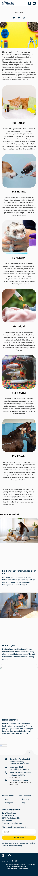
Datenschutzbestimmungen (15, 864)
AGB (8, 866)
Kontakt (8, 799)
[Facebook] (9, 855)
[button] (34, 3)
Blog (23, 803)
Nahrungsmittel (10, 719)
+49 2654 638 (7, 821)
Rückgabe (9, 803)
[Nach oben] (29, 752)
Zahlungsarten (12, 869)
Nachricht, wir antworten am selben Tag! (20, 784)
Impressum (31, 864)
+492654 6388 (15, 777)
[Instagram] (3, 855)
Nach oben (29, 754)
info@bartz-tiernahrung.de (12, 823)
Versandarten (23, 869)
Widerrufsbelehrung (19, 866)
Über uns (25, 799)
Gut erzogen (8, 645)
